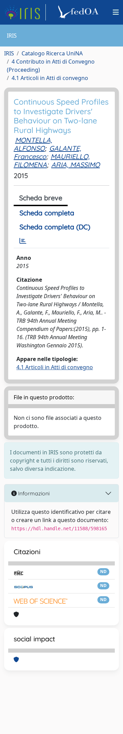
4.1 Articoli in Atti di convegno (50, 78)
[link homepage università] (79, 12)
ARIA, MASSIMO (75, 164)
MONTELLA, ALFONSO (33, 144)
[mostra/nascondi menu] (116, 12)
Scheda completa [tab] (46, 213)
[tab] (23, 241)
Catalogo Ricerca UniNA (52, 53)
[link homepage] (25, 12)
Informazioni (33, 493)
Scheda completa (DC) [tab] (54, 227)
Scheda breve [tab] (40, 197)
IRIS (9, 53)
